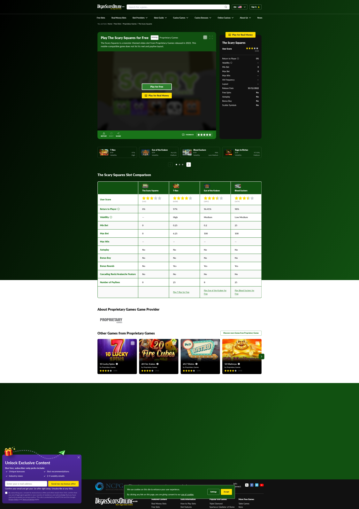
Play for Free (156, 86)
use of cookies (187, 494)
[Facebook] (252, 485)
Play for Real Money (159, 95)
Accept (226, 492)
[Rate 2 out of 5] (201, 135)
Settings (213, 492)
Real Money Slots (158, 503)
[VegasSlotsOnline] (116, 502)
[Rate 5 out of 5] (210, 135)
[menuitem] (140, 17)
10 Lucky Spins (107, 363)
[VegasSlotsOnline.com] (110, 6)
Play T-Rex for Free (181, 292)
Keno (241, 506)
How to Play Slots (188, 503)
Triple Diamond (216, 503)
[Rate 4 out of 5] (207, 135)
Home (110, 24)
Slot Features (186, 506)
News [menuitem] (259, 17)
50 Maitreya (231, 363)
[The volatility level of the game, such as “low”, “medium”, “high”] (231, 63)
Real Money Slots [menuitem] (118, 17)
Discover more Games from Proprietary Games (241, 333)
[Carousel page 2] (179, 164)
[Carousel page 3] (182, 164)
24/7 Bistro (188, 363)
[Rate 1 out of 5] (199, 135)
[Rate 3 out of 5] (204, 135)
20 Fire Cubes (148, 363)
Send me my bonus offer (63, 483)
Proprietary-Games (130, 24)
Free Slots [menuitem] (101, 17)
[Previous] (170, 164)
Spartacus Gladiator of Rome (222, 506)
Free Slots (117, 24)
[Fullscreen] (211, 37)
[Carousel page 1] (176, 164)
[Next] (188, 164)
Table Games (244, 503)
